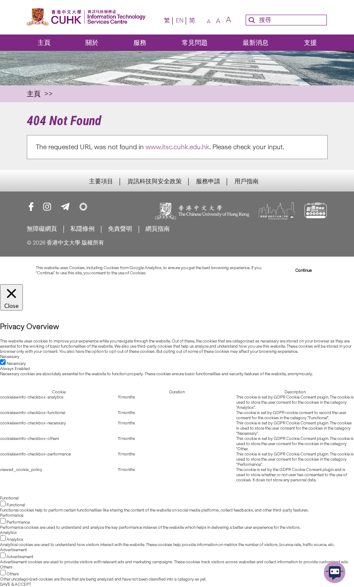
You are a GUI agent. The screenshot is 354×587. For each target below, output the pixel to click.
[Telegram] (65, 206)
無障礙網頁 (42, 228)
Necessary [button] (9, 356)
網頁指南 (157, 228)
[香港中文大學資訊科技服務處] (86, 17)
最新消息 (256, 43)
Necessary (16, 363)
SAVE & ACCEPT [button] (15, 584)
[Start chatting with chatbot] (334, 572)
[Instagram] (47, 206)
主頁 (44, 43)
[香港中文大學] (202, 211)
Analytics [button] (8, 532)
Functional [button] (9, 498)
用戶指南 (246, 181)
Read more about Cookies (171, 273)
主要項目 (101, 181)
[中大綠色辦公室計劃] (83, 206)
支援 (310, 43)
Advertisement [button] (13, 549)
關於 (91, 43)
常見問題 (195, 43)
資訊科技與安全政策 (154, 181)
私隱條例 (82, 228)
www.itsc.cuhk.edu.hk (177, 147)
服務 (139, 43)
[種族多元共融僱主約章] (277, 211)
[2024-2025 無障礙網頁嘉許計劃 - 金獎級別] (316, 211)
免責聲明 (120, 228)
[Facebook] (31, 206)
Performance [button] (11, 515)
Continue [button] (303, 270)
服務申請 (208, 181)
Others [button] (6, 567)
